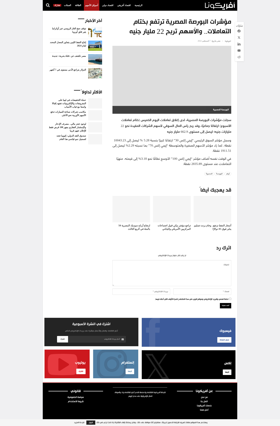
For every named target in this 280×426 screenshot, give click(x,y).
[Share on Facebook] (239, 31)
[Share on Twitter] (239, 37)
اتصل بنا (204, 402)
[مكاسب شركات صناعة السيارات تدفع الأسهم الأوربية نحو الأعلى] (95, 115)
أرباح (228, 174)
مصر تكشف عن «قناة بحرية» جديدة (69, 56)
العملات (67, 5)
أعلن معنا (204, 410)
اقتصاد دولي (107, 5)
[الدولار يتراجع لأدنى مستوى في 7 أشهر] (95, 73)
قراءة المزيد (79, 422)
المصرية (209, 174)
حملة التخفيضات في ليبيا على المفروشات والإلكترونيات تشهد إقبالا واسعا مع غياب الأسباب (69, 103)
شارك (57, 5)
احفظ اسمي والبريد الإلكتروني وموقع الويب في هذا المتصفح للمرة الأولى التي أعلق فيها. (191, 299)
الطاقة (78, 5)
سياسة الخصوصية (76, 397)
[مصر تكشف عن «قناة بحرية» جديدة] (95, 59)
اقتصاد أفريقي (124, 5)
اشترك (62, 339)
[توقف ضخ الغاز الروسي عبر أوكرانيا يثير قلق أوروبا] (95, 32)
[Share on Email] (239, 50)
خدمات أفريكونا (204, 406)
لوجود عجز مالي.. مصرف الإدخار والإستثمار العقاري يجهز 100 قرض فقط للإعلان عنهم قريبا (67, 127)
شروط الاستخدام (76, 402)
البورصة (219, 174)
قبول (91, 422)
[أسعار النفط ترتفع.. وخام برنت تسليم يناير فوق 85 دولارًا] (212, 209)
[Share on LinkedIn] (239, 44)
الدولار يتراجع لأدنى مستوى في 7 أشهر (68, 70)
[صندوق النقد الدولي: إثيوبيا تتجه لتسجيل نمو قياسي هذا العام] (95, 139)
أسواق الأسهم (91, 5)
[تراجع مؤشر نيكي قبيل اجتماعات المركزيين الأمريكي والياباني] (172, 209)
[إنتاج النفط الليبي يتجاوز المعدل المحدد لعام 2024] (95, 46)
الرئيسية (138, 5)
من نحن (204, 397)
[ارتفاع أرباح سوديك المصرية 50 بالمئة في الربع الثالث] (131, 209)
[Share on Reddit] (239, 57)
